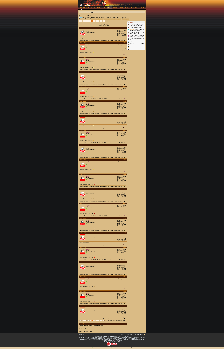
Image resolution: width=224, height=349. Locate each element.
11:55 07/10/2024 (83, 130)
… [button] (98, 320)
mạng (128, 18)
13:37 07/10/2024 (83, 262)
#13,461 (124, 28)
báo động (93, 18)
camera (97, 18)
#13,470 (124, 159)
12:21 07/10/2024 (83, 203)
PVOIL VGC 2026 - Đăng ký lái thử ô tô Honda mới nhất (93, 12)
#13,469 (124, 145)
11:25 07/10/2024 (83, 86)
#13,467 (124, 115)
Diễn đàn (109, 7)
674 (92, 320)
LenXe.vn (93, 7)
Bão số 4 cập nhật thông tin (137, 48)
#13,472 (124, 188)
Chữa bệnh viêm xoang (136, 27)
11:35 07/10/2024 (83, 101)
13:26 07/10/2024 (83, 247)
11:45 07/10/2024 (83, 115)
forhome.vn (124, 35)
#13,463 (124, 57)
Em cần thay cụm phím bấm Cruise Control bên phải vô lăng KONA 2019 (137, 30)
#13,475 (124, 232)
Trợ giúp (134, 334)
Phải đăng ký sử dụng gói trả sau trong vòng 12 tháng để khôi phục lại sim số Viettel (137, 36)
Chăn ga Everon (135, 41)
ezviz (113, 18)
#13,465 (124, 86)
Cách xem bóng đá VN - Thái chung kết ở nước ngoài (137, 33)
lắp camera (124, 18)
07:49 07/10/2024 (83, 57)
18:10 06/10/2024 (83, 28)
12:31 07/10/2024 (83, 218)
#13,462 (124, 42)
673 (89, 320)
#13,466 (124, 101)
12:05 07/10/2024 (83, 159)
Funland (121, 7)
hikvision (116, 18)
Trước (81, 320)
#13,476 (124, 247)
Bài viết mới (130, 22)
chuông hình (106, 18)
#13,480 (124, 305)
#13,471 (124, 174)
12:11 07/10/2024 (83, 174)
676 (96, 320)
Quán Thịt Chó (123, 34)
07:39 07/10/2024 (83, 42)
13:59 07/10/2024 (83, 291)
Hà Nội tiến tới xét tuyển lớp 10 (137, 39)
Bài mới (103, 7)
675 (94, 320)
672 (87, 320)
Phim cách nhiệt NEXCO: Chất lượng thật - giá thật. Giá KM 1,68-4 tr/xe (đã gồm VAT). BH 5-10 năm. (113, 347)
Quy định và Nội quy (128, 334)
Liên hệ (122, 334)
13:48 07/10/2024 (83, 276)
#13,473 (124, 203)
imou (120, 18)
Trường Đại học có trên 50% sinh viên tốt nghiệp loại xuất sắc (137, 44)
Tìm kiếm (80, 9)
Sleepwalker (82, 18)
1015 (101, 320)
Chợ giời (126, 7)
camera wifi (101, 18)
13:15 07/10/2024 (83, 232)
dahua (110, 18)
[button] (106, 7)
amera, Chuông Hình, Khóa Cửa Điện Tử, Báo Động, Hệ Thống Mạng (98, 40)
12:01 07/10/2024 (83, 145)
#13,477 (124, 262)
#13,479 (124, 291)
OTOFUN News (140, 334)
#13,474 (124, 218)
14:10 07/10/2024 (83, 305)
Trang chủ (98, 7)
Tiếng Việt (82, 334)
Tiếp (104, 320)
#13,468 (124, 130)
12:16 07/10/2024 (83, 188)
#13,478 (124, 276)
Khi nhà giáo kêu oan (135, 46)
